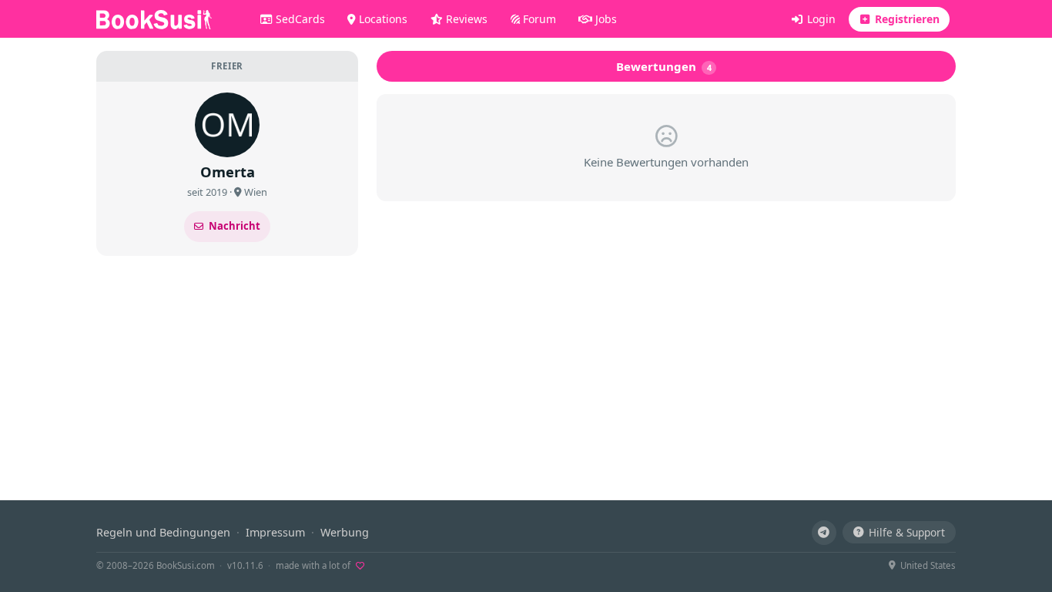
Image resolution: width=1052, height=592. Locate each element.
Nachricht (234, 226)
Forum (538, 19)
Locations (381, 19)
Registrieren (906, 19)
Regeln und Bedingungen (163, 532)
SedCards (299, 19)
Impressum (275, 532)
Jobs (604, 19)
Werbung (344, 532)
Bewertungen (664, 66)
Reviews (465, 19)
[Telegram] (824, 532)
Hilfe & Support (907, 532)
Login (820, 19)
